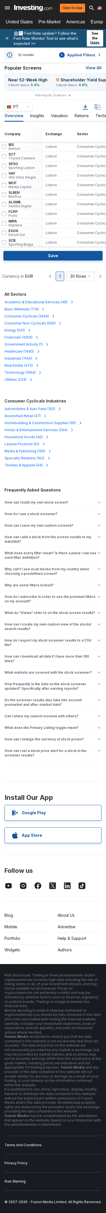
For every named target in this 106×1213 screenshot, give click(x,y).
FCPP (13, 214)
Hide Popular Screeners (50, 95)
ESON (16, 233)
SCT (21, 156)
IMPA (15, 223)
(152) (30, 409)
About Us (66, 915)
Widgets (12, 949)
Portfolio (12, 938)
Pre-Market (49, 21)
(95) (40, 423)
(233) (16, 379)
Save (53, 255)
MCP (19, 185)
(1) (24, 344)
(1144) (18, 358)
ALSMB (19, 204)
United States (19, 21)
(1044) (27, 316)
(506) (30, 323)
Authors (65, 949)
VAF (22, 175)
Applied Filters (78, 55)
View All (93, 67)
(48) (36, 302)
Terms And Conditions (23, 1145)
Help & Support (72, 938)
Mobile (11, 926)
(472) (19, 365)
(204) (36, 430)
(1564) (20, 372)
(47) (23, 416)
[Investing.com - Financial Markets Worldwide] (33, 8)
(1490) (19, 351)
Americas (75, 21)
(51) (22, 444)
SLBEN (14, 195)
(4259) (19, 337)
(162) (24, 458)
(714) (22, 309)
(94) (24, 465)
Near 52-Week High (27, 79)
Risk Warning (15, 1181)
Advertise (66, 926)
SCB (20, 242)
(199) (25, 451)
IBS (14, 147)
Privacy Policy (16, 1163)
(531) (15, 330)
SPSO (21, 166)
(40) (24, 437)
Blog (9, 915)
